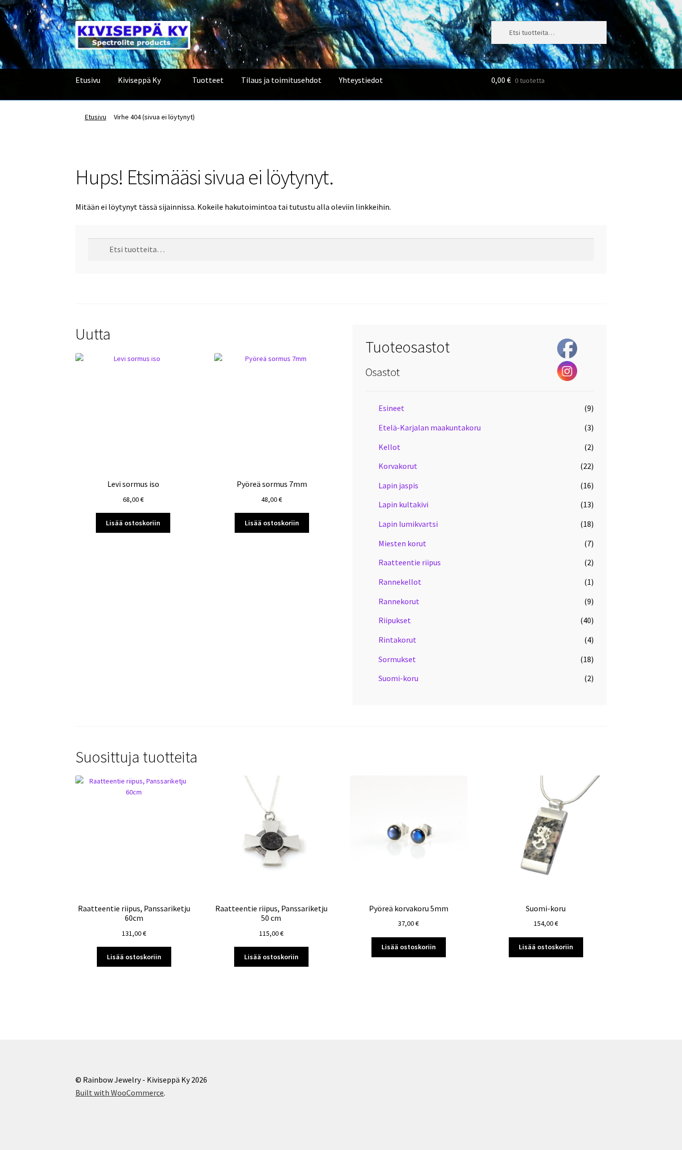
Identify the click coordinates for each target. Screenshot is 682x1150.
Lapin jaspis (398, 485)
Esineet (391, 408)
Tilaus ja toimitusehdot (281, 80)
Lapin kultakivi (403, 504)
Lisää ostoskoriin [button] (133, 522)
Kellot (389, 447)
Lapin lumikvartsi (408, 524)
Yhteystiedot (361, 80)
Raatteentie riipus (409, 562)
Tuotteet (208, 80)
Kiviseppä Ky (139, 80)
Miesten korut (402, 543)
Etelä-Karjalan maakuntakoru (429, 427)
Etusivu (87, 80)
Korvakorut (397, 466)
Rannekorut (398, 601)
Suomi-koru (398, 678)
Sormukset (397, 659)
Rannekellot (399, 582)
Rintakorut (397, 640)
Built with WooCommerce (119, 1093)
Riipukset (394, 620)
